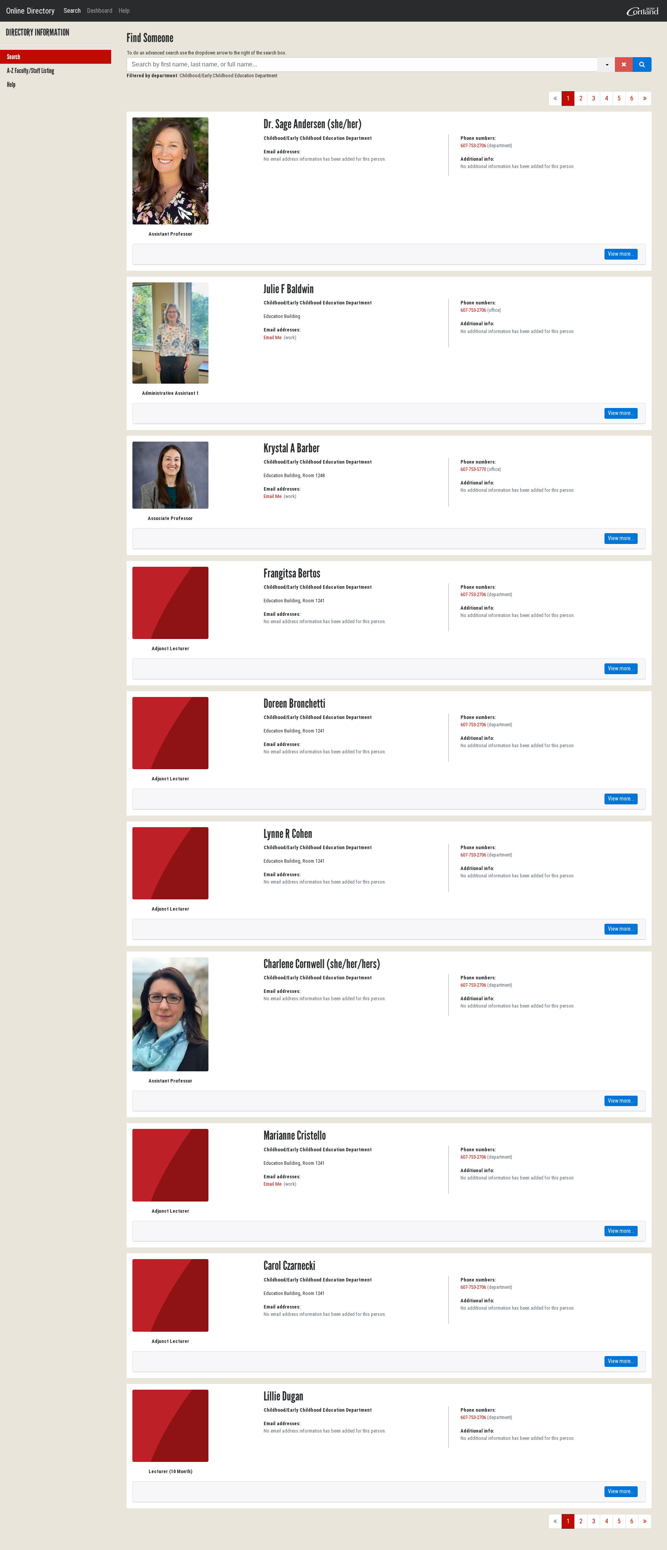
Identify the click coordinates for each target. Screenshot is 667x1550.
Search (72, 10)
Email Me (272, 337)
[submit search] (642, 64)
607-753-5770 (473, 469)
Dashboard (99, 10)
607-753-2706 (473, 145)
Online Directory (30, 10)
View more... (621, 254)
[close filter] (624, 64)
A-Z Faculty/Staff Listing (30, 70)
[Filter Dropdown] (606, 64)
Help (124, 10)
